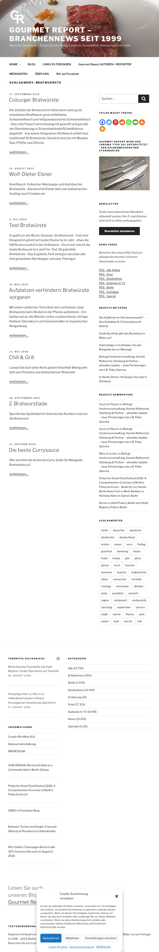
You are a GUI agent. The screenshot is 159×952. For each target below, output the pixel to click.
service (140, 607)
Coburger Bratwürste (34, 100)
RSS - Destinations (110, 278)
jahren (105, 565)
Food (71, 704)
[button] (117, 896)
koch (117, 565)
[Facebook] (102, 122)
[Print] (142, 122)
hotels (116, 558)
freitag (141, 544)
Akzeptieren (50, 938)
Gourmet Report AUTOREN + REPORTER (105, 64)
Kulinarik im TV (77, 711)
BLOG (31, 64)
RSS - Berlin (106, 287)
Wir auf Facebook (67, 73)
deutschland (127, 537)
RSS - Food (106, 274)
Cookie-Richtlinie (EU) (21, 736)
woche (128, 621)
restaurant (120, 600)
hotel (104, 558)
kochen (130, 565)
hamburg (122, 551)
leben (104, 579)
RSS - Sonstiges (109, 291)
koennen (106, 572)
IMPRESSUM (103, 946)
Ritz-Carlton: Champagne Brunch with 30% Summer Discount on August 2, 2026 (31, 851)
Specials (73, 726)
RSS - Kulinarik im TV (112, 283)
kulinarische (138, 572)
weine (105, 621)
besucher (119, 530)
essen (118, 544)
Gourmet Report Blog (33, 902)
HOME (13, 64)
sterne (117, 614)
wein (142, 614)
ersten (105, 544)
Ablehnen (72, 938)
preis (104, 593)
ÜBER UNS (42, 73)
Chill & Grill (21, 357)
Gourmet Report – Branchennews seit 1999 (65, 34)
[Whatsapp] (129, 122)
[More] (102, 129)
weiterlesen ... (18, 152)
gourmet (106, 551)
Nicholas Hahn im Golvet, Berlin (118, 495)
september (124, 607)
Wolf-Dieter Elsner (30, 174)
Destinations (76, 690)
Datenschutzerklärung (81, 946)
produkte (118, 593)
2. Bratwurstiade (28, 404)
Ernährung (74, 697)
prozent (133, 593)
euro (129, 544)
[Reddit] (122, 122)
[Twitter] (109, 122)
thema (130, 614)
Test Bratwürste (28, 225)
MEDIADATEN (18, 73)
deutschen (107, 537)
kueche (121, 572)
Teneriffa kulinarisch (26, 658)
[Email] (135, 122)
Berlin (71, 682)
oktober (138, 586)
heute (136, 551)
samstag (106, 607)
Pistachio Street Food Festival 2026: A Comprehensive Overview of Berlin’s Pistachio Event (31, 790)
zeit (139, 621)
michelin (136, 579)
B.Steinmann (76, 675)
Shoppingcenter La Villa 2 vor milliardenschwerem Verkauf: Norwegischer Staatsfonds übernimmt (32, 698)
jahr (127, 558)
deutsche (135, 530)
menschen (119, 579)
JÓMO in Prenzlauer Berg (24, 810)
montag (106, 586)
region (105, 600)
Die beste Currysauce (34, 450)
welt (116, 621)
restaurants (139, 600)
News (71, 719)
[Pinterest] (115, 122)
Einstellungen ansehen (101, 938)
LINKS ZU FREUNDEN (57, 64)
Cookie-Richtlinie (58, 946)
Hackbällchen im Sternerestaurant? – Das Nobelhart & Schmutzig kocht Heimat (122, 322)
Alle (70, 668)
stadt (104, 614)
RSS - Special (107, 296)
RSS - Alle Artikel (109, 270)
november (122, 586)
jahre (138, 558)
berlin (104, 530)
